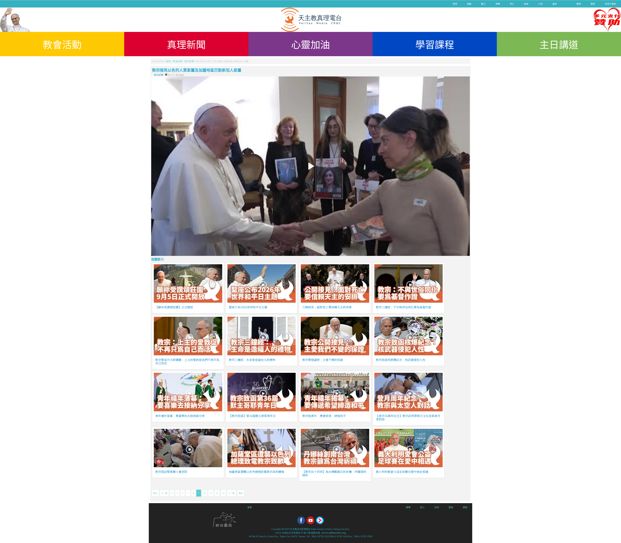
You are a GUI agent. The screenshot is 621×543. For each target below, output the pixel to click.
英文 (512, 3)
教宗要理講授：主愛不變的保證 (322, 360)
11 (211, 493)
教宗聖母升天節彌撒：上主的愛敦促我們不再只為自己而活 (187, 361)
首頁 (455, 3)
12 (217, 493)
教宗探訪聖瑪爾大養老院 (171, 471)
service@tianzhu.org (334, 532)
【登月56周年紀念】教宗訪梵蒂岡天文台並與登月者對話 (408, 417)
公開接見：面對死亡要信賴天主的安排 (327, 307)
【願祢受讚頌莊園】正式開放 (174, 307)
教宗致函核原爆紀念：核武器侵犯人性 (400, 360)
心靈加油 (310, 44)
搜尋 (578, 3)
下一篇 (231, 493)
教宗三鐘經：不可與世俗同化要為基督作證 (403, 307)
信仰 (436, 507)
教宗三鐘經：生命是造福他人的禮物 (252, 360)
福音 (554, 3)
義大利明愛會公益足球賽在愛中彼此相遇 (402, 471)
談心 (422, 507)
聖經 (451, 507)
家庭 (526, 3)
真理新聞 (186, 44)
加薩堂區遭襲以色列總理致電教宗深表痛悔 (256, 471)
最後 (241, 493)
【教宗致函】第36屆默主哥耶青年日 (252, 416)
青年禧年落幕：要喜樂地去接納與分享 (180, 416)
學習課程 (434, 44)
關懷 (408, 507)
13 (223, 493)
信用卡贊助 (610, 3)
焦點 (469, 3)
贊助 (593, 3)
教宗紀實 (189, 61)
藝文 (483, 3)
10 (204, 493)
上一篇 (164, 493)
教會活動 (62, 44)
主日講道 (558, 44)
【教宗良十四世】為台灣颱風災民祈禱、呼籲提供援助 (334, 473)
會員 (249, 507)
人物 (540, 3)
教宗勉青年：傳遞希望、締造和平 (324, 416)
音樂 (497, 3)
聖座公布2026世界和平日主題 (248, 307)
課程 (465, 507)
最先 (155, 493)
